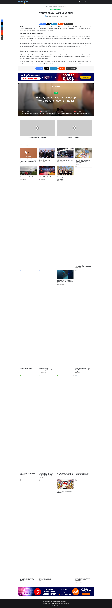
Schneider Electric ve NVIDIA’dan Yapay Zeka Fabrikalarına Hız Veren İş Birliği (83, 370)
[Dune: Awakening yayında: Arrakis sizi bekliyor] (28, 423)
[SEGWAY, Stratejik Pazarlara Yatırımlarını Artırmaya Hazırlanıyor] (83, 215)
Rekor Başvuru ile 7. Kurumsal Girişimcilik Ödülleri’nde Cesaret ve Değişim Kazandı (65, 178)
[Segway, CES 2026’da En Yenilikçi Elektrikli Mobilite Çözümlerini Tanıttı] (65, 153)
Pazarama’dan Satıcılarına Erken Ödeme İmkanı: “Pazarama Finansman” (82, 579)
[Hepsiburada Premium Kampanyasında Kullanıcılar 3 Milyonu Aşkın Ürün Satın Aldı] (47, 318)
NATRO (67, 601)
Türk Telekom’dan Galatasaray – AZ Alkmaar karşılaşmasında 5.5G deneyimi (27, 579)
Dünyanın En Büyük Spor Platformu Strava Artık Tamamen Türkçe (56, 100)
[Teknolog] (23, 2)
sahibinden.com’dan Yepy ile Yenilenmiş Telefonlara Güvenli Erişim (45, 579)
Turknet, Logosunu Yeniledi (26, 368)
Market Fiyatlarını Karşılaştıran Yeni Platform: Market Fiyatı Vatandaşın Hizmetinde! (65, 491)
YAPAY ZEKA (58, 9)
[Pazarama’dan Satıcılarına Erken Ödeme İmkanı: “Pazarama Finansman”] (83, 528)
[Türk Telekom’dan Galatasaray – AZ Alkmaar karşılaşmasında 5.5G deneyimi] (28, 528)
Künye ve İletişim (51, 603)
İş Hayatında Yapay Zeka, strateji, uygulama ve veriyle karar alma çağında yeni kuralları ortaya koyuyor (47, 474)
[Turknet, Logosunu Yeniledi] (28, 318)
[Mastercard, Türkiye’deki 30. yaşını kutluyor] (47, 171)
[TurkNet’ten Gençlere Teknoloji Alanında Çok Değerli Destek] (83, 423)
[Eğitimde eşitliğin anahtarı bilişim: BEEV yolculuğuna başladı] (47, 153)
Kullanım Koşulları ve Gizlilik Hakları (62, 603)
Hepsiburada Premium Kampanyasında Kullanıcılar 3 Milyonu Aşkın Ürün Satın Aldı (45, 370)
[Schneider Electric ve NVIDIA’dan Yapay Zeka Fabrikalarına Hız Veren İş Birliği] (83, 318)
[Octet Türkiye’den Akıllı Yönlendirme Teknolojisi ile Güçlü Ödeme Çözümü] (65, 423)
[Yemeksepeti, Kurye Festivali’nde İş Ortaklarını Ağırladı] (28, 171)
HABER (53, 6)
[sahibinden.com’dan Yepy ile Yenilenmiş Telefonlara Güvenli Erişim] (47, 528)
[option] (56, 99)
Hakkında (45, 603)
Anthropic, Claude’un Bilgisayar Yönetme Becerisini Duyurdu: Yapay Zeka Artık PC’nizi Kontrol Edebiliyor (28, 160)
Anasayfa (49, 6)
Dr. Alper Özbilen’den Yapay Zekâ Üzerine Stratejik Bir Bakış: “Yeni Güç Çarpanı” (65, 281)
